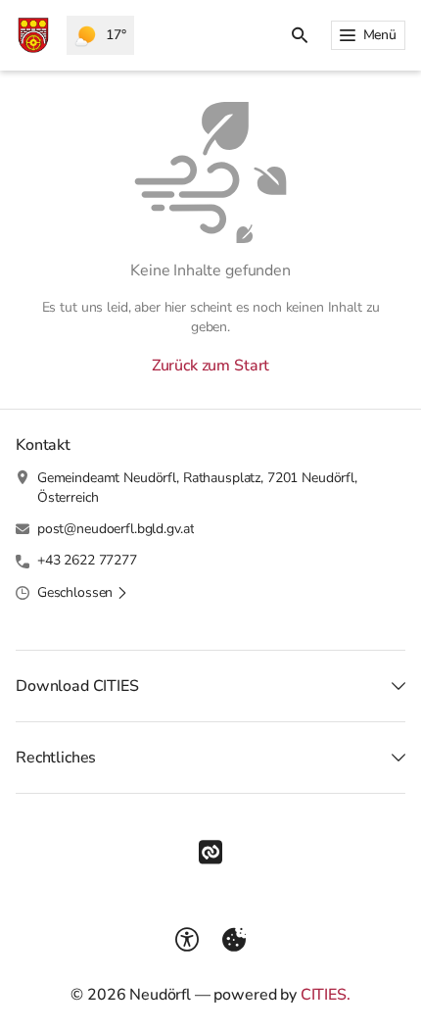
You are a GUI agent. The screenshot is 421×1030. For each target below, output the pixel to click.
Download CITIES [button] (77, 686)
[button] (82, 593)
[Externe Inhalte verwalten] (234, 940)
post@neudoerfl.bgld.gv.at (116, 528)
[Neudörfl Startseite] (33, 35)
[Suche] (299, 35)
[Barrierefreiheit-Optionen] (187, 940)
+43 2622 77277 (87, 560)
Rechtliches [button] (56, 757)
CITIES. (326, 994)
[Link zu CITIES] (210, 852)
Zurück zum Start (210, 365)
